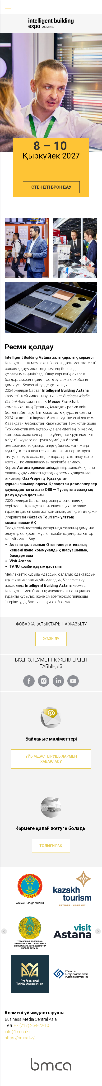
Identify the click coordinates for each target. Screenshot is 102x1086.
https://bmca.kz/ (20, 1037)
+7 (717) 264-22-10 (31, 1025)
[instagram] (43, 681)
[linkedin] (58, 681)
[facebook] (29, 681)
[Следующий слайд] (98, 931)
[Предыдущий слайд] (4, 931)
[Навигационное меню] (8, 7)
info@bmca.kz (18, 1031)
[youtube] (73, 681)
